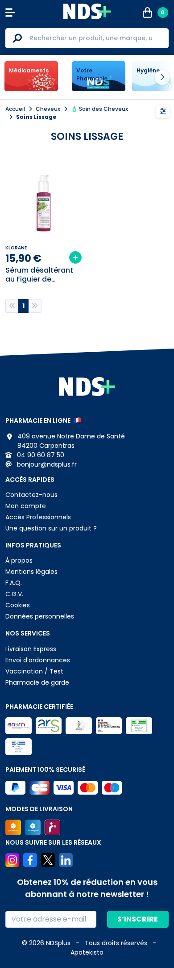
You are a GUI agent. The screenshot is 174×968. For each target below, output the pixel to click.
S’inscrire (137, 919)
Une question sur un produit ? (51, 528)
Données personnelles (39, 616)
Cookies (17, 605)
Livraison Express (30, 648)
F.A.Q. (13, 582)
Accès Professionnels (38, 517)
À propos (19, 560)
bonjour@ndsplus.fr (46, 464)
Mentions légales (31, 571)
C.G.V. (14, 593)
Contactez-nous (31, 494)
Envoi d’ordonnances (37, 660)
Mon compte (25, 505)
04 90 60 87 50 (39, 454)
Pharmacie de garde (37, 682)
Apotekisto (87, 952)
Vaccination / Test (34, 671)
